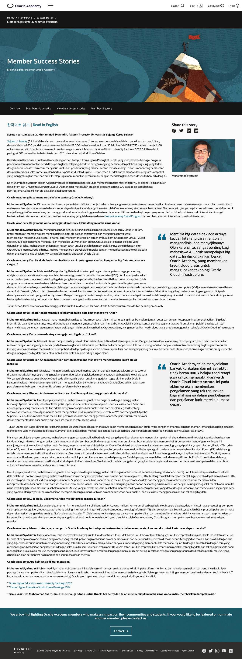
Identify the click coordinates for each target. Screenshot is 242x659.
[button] (50, 5)
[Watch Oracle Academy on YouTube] (224, 652)
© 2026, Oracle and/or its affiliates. (53, 650)
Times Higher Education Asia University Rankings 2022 (40, 583)
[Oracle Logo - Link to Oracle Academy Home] (10, 5)
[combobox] (167, 6)
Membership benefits (38, 108)
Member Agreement (108, 650)
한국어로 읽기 (18, 124)
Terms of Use (127, 650)
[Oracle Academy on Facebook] (204, 652)
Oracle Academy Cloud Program (122, 216)
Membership (25, 17)
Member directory (101, 108)
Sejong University (17, 141)
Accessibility (151, 650)
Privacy (139, 650)
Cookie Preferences (170, 650)
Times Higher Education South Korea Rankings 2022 (40, 587)
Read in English (45, 124)
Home (10, 17)
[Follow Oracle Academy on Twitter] (211, 652)
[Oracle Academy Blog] (230, 652)
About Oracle (188, 650)
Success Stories (45, 17)
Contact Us (90, 650)
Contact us (121, 631)
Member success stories (71, 108)
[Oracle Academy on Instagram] (217, 652)
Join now (15, 108)
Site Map (78, 650)
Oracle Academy (28, 6)
